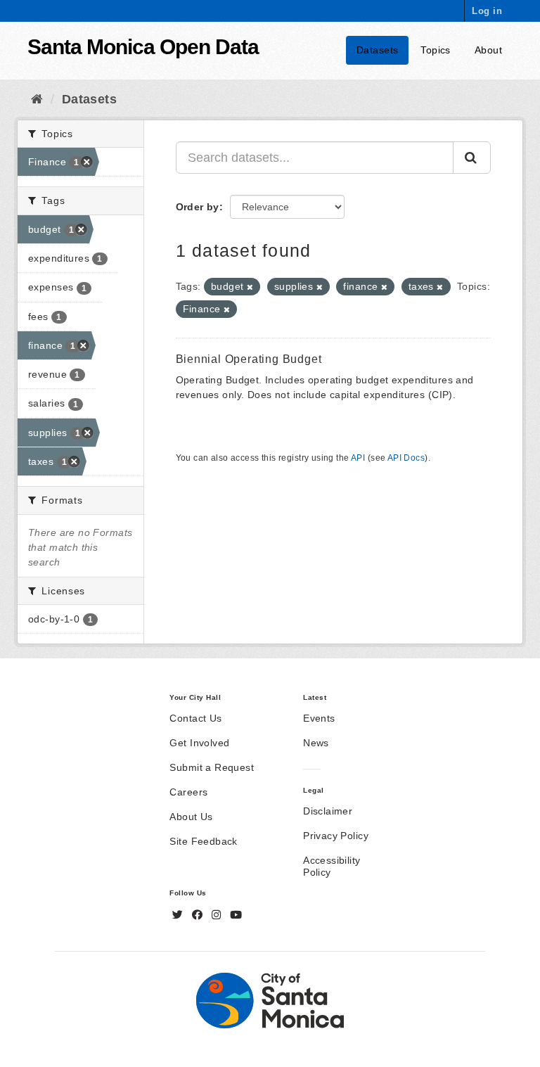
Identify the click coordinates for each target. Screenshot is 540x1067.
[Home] (37, 99)
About (488, 50)
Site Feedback (203, 841)
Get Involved (199, 742)
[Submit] (472, 157)
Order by (197, 206)
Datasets (377, 50)
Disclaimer (327, 811)
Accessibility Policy (331, 866)
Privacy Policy (335, 835)
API (358, 458)
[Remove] (250, 287)
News (316, 742)
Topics (435, 50)
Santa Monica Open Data (143, 46)
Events (319, 718)
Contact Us (195, 718)
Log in (487, 11)
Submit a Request (211, 767)
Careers (188, 792)
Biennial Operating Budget (249, 359)
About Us (190, 816)
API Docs (406, 458)
